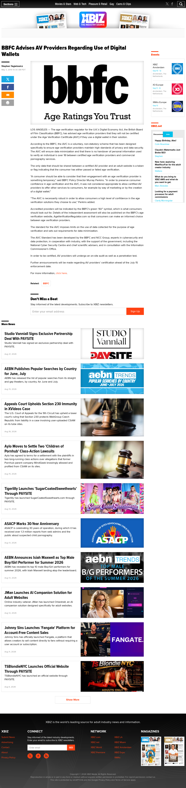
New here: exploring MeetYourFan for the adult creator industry (168, 164)
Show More (72, 700)
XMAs (117, 757)
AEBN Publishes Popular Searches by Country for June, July (41, 371)
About (4, 752)
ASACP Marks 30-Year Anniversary (32, 524)
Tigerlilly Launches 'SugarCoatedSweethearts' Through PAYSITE (41, 491)
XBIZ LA (118, 737)
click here (61, 273)
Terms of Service (122, 779)
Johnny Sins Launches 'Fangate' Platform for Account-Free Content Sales (40, 630)
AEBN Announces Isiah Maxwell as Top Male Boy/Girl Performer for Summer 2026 (39, 559)
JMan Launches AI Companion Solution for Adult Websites (38, 595)
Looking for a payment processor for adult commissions (166, 194)
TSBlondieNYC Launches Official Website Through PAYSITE (37, 668)
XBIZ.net (156, 126)
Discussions (158, 134)
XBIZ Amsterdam (158, 66)
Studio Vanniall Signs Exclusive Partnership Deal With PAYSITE (39, 336)
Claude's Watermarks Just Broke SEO (167, 151)
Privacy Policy (8, 757)
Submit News (8, 737)
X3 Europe (158, 84)
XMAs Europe (160, 102)
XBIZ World (96, 747)
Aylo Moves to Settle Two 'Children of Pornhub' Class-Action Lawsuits (34, 448)
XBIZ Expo (119, 752)
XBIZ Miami (120, 742)
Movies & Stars (63, 4)
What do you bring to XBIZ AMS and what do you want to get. (166, 179)
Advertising (7, 742)
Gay (112, 4)
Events (155, 55)
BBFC (46, 283)
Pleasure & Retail (98, 4)
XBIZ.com (95, 737)
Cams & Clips (123, 4)
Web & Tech (80, 4)
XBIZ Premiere (98, 752)
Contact (5, 747)
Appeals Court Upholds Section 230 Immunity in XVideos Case (41, 406)
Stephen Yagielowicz (12, 66)
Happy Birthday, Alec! (165, 140)
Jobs (168, 134)
